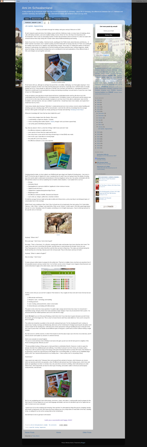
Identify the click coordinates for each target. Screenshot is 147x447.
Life (119, 84)
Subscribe (108, 35)
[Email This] (60, 425)
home (117, 81)
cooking (114, 70)
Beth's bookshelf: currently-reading (108, 177)
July (99, 120)
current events (98, 71)
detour (110, 71)
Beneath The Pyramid (105, 198)
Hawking (119, 79)
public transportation (101, 88)
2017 (98, 136)
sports (108, 90)
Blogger (83, 442)
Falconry (119, 75)
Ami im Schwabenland (37, 8)
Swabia (113, 90)
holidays (112, 81)
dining (113, 71)
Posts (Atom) (35, 436)
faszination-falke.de (102, 154)
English (107, 73)
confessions (108, 70)
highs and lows (100, 81)
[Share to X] (63, 425)
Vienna (120, 92)
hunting (37, 427)
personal (104, 86)
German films (98, 79)
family (103, 77)
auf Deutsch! (109, 68)
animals (104, 68)
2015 (98, 141)
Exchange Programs (101, 75)
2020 (98, 111)
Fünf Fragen (113, 77)
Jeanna (52, 121)
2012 (98, 148)
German (119, 77)
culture (120, 70)
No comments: (53, 425)
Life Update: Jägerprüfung (34, 26)
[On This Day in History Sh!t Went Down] (98, 189)
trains (107, 92)
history (107, 81)
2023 (98, 104)
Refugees (109, 88)
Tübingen (116, 92)
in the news (118, 82)
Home (27, 19)
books (117, 68)
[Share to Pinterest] (66, 425)
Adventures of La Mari (103, 166)
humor (105, 82)
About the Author (36, 19)
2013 (98, 145)
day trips (105, 71)
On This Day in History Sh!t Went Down (109, 185)
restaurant (116, 88)
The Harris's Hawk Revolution (107, 178)
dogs (117, 71)
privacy (120, 86)
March (100, 124)
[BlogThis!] (62, 425)
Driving (120, 71)
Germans (114, 79)
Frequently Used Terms (60, 19)
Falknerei (98, 77)
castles (120, 68)
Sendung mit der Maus (77, 109)
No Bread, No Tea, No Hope (104, 163)
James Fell (103, 186)
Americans (98, 68)
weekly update (98, 94)
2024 (98, 102)
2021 (98, 109)
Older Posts (87, 432)
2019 (98, 132)
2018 (98, 134)
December (101, 113)
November (101, 115)
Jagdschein (43, 427)
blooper (113, 68)
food (107, 77)
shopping (103, 90)
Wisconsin (104, 94)
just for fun (105, 84)
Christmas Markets (100, 70)
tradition (102, 92)
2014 (98, 143)
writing (108, 94)
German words (106, 79)
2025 (98, 100)
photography (112, 86)
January (100, 126)
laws (116, 84)
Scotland (97, 90)
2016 (98, 139)
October (100, 118)
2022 (98, 107)
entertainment (113, 73)
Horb (101, 82)
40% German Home (102, 162)
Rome (120, 88)
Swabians (119, 90)
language (112, 84)
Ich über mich (47, 19)
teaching (97, 92)
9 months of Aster (101, 159)
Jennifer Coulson (104, 180)
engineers (103, 73)
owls (99, 86)
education (97, 73)
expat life (31, 427)
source (58, 234)
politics (116, 86)
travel (111, 92)
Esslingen (119, 73)
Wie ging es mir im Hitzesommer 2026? (106, 155)
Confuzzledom (101, 158)
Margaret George (104, 194)
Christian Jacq (103, 199)
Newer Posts (29, 432)
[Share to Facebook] (65, 425)
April (99, 122)
